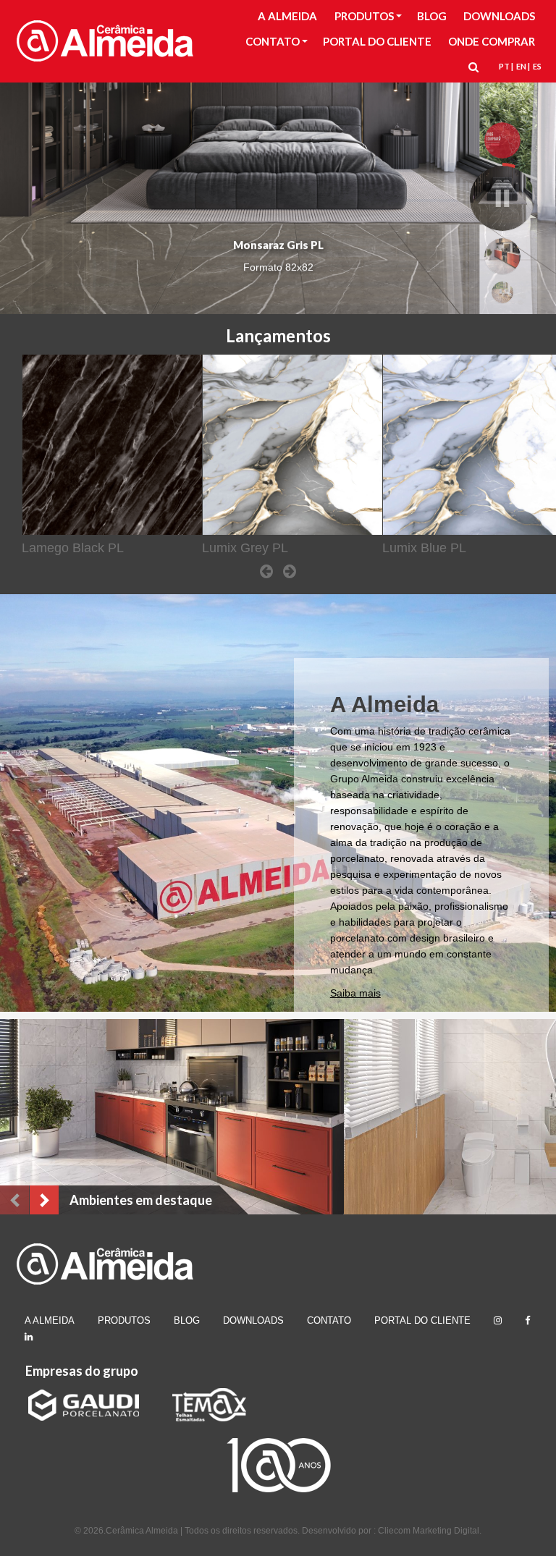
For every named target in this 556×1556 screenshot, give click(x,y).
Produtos (124, 1320)
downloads (253, 1320)
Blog (187, 1320)
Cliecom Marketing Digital (428, 1531)
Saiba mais (355, 993)
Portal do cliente (422, 1320)
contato (329, 1320)
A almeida (50, 1320)
